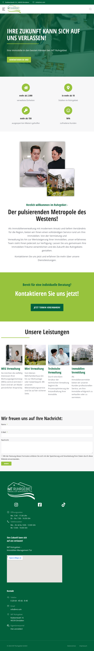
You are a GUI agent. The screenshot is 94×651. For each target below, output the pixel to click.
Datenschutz (71, 646)
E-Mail (3, 432)
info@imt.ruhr (40, 2)
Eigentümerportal (17, 625)
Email (13, 606)
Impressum (83, 646)
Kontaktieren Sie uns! (19, 59)
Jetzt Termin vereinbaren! (47, 307)
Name (3, 424)
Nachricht (5, 440)
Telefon (13, 597)
